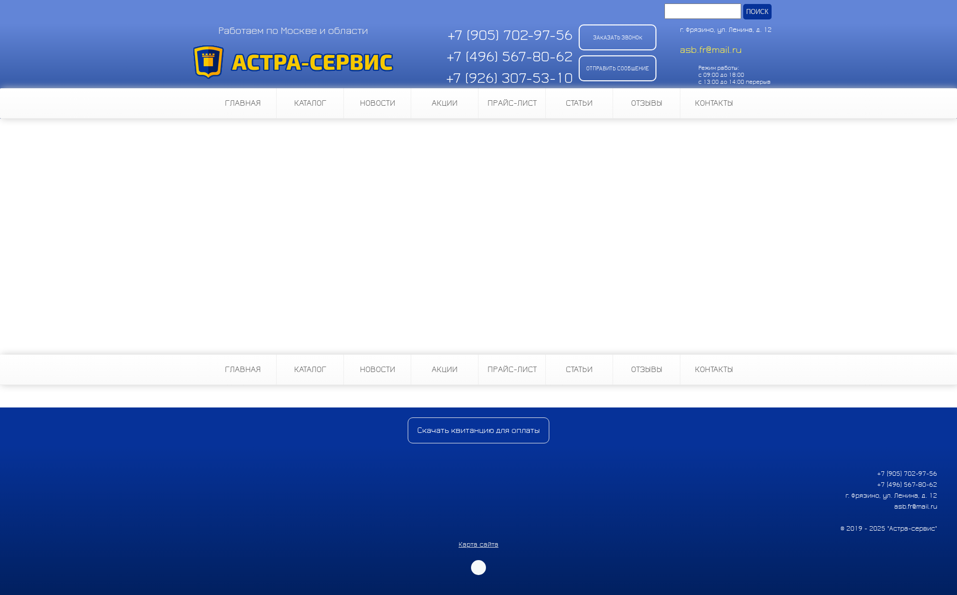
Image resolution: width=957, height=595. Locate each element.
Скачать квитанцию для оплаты (478, 430)
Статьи (579, 103)
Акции (445, 103)
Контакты (714, 103)
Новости (377, 103)
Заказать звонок (617, 37)
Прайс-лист (512, 103)
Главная (243, 103)
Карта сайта (478, 544)
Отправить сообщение (617, 68)
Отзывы (646, 103)
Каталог (310, 103)
